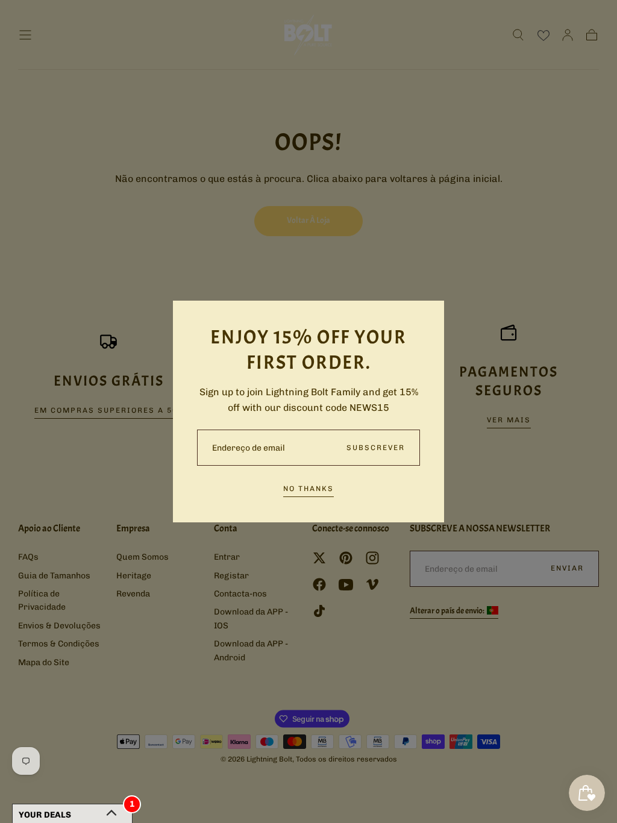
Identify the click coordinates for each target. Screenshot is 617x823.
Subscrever (375, 447)
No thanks (308, 488)
